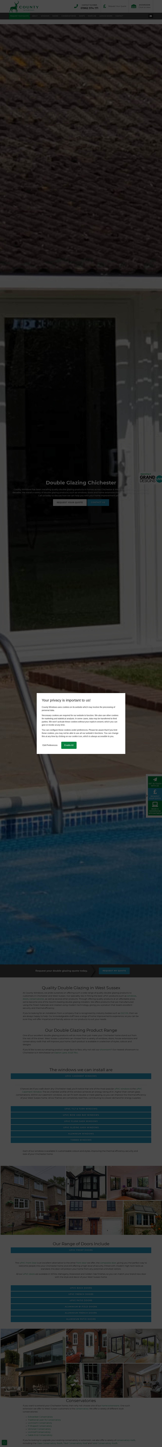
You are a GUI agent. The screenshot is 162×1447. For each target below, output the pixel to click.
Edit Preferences (50, 745)
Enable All (69, 745)
